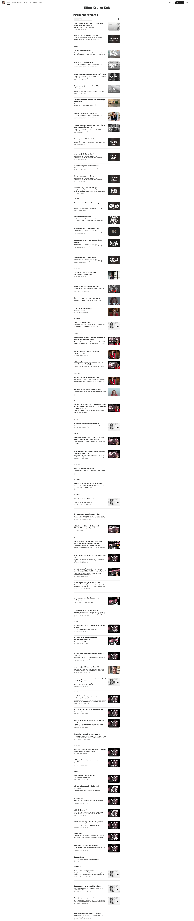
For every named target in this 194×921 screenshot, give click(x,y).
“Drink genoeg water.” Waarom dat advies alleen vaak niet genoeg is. (88, 24)
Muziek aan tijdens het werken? (82, 777)
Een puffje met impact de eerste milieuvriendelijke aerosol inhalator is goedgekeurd (89, 411)
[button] (8, 3)
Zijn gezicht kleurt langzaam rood (85, 113)
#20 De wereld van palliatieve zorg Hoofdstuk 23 (90, 556)
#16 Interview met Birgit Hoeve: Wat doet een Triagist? (89, 626)
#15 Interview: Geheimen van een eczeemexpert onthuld (85, 639)
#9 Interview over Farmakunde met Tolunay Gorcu (89, 721)
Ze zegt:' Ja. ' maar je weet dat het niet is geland (88, 241)
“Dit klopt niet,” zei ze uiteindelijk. (85, 188)
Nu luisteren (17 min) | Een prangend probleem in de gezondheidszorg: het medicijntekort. (88, 683)
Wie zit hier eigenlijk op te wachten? (86, 166)
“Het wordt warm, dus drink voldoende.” (84, 27)
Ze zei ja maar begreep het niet (84, 898)
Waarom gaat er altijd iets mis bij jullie (87, 583)
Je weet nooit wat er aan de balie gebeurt (88, 483)
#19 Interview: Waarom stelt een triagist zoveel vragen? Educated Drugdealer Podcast (90, 570)
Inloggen (188, 2)
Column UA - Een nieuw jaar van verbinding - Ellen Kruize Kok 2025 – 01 (90, 471)
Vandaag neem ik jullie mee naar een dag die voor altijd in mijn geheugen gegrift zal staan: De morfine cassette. (89, 560)
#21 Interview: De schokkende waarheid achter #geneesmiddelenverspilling (88, 542)
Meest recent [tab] (78, 19)
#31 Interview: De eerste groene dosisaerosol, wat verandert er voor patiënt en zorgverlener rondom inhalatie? (90, 406)
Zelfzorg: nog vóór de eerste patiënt (86, 35)
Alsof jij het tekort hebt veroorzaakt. (86, 228)
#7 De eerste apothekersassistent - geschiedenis (86, 761)
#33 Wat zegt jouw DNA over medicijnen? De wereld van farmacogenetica (89, 338)
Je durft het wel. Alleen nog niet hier (86, 351)
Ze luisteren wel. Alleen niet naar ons (87, 377)
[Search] (169, 2)
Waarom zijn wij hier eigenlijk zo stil (86, 667)
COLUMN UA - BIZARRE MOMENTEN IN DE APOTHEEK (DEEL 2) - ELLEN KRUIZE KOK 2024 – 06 (90, 486)
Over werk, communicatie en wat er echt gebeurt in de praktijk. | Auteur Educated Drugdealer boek (88, 65)
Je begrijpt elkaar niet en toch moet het (87, 734)
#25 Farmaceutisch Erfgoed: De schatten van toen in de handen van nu (89, 452)
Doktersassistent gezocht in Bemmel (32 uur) (90, 74)
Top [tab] (84, 19)
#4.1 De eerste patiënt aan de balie (86, 845)
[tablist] (83, 19)
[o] (113, 289)
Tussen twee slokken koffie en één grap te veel (88, 204)
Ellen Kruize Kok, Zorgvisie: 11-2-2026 (84, 274)
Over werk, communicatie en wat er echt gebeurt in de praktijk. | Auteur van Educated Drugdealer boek (88, 38)
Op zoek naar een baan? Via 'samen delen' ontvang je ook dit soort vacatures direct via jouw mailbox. (90, 77)
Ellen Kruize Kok (82, 29)
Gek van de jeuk (79, 857)
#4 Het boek (78, 833)
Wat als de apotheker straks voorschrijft (88, 913)
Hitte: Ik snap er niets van (82, 51)
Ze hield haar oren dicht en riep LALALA (87, 499)
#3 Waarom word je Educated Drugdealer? (89, 822)
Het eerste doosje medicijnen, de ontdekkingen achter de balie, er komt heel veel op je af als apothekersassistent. (89, 836)
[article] (97, 27)
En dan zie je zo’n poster (82, 216)
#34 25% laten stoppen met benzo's (86, 286)
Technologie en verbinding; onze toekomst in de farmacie (89, 425)
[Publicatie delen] (173, 2)
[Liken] (75, 31)
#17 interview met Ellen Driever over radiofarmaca (86, 599)
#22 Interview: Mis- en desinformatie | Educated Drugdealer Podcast (87, 527)
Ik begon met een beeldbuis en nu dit (86, 423)
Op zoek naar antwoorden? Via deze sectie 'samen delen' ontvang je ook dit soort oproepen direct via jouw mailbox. (89, 90)
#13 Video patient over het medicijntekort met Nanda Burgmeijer (90, 680)
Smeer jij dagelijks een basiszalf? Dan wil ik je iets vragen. (89, 87)
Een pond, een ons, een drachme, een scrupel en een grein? (89, 101)
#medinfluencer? (78, 530)
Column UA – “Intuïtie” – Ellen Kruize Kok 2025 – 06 (87, 300)
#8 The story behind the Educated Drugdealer (90, 749)
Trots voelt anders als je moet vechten (87, 514)
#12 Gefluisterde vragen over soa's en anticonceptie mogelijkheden (87, 697)
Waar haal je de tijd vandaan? (84, 154)
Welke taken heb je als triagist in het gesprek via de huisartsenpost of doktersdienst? (87, 573)
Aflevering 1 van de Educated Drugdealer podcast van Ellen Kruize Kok (89, 801)
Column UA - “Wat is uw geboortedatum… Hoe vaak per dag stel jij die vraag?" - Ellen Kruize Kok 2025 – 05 (89, 325)
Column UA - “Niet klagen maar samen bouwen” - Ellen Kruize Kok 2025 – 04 (90, 392)
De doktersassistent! (79, 712)
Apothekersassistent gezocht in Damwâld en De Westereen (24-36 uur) (89, 126)
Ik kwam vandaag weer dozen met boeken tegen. (87, 168)
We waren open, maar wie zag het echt (87, 389)
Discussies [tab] (88, 19)
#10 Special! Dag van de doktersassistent (88, 710)
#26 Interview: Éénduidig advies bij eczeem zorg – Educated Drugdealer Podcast (89, 438)
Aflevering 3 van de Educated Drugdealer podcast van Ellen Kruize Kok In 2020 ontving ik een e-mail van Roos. (89, 824)
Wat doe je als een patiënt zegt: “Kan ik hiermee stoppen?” (89, 366)
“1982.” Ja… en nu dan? (82, 322)
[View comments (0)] (85, 31)
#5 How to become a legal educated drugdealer (86, 787)
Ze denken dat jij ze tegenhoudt (85, 272)
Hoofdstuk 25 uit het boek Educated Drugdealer (86, 859)
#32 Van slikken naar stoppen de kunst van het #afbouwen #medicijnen (89, 363)
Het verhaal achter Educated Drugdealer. (84, 751)
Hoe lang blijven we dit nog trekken (86, 610)
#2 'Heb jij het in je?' (80, 810)
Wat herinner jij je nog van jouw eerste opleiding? (87, 790)
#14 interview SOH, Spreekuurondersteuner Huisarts (89, 654)
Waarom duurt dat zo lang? (83, 62)
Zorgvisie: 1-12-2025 (79, 310)
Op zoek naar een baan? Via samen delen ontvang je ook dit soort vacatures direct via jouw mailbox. (89, 130)
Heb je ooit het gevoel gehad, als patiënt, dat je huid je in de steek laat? (89, 442)
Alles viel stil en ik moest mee (84, 468)
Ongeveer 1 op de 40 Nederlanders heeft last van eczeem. (89, 642)
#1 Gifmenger (78, 798)
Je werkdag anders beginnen (84, 176)
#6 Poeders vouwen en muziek (84, 775)
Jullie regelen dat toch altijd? (84, 139)
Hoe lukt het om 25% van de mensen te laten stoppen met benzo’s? (89, 289)
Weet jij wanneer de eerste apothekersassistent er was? (88, 764)
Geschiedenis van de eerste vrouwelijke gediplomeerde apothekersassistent (88, 888)
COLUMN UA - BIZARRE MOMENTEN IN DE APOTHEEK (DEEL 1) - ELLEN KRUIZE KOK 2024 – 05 (90, 501)
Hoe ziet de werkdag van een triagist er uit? (85, 629)
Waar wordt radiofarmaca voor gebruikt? (84, 602)
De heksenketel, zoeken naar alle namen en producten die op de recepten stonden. (90, 848)
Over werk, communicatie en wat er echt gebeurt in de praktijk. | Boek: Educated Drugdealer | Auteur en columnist (89, 141)
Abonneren (180, 2)
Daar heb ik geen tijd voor (83, 308)
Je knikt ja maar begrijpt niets (84, 871)
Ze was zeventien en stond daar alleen (87, 886)
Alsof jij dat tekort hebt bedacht (85, 257)
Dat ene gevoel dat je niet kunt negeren (87, 298)
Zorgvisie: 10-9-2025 (79, 353)
